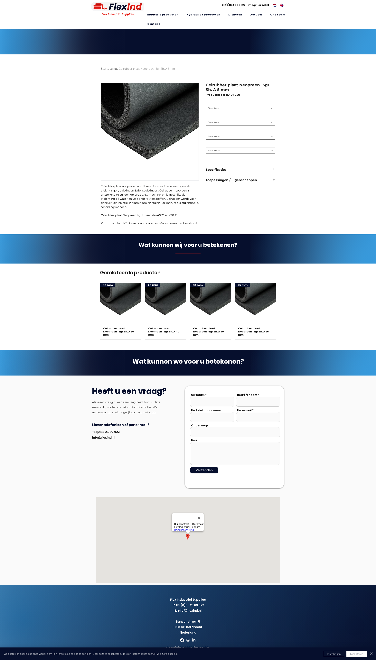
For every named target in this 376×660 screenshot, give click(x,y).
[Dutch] (273, 5)
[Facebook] (182, 640)
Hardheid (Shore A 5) (219, 116)
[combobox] (240, 108)
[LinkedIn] (194, 640)
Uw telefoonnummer (206, 410)
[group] (188, 311)
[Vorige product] (94, 311)
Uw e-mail (244, 410)
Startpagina (109, 68)
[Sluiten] (371, 654)
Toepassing (213, 101)
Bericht (196, 440)
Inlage (210, 144)
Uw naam (198, 395)
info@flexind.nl (258, 5)
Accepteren (356, 653)
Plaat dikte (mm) (216, 130)
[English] (280, 5)
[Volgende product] (281, 311)
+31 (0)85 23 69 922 (232, 5)
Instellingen (334, 653)
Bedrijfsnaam (247, 395)
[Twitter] (188, 640)
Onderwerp (199, 425)
